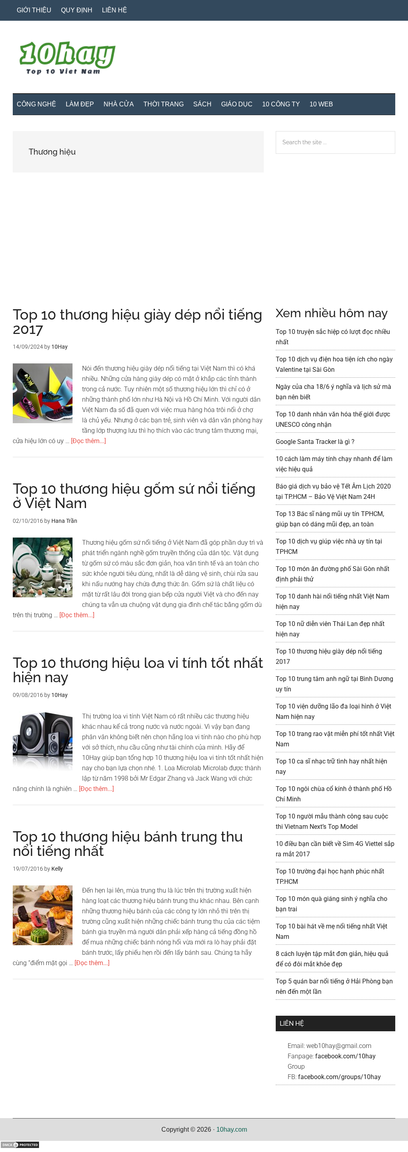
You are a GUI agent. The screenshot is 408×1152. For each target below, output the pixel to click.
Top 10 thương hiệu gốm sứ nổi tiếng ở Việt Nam (134, 495)
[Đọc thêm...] (88, 441)
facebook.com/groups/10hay (339, 1077)
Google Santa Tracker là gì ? (315, 441)
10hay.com (231, 1129)
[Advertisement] (138, 248)
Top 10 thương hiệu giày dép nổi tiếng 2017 (137, 321)
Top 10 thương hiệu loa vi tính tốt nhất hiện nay (138, 669)
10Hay (204, 59)
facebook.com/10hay (345, 1056)
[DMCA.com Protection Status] (20, 1146)
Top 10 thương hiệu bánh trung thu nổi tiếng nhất (128, 843)
